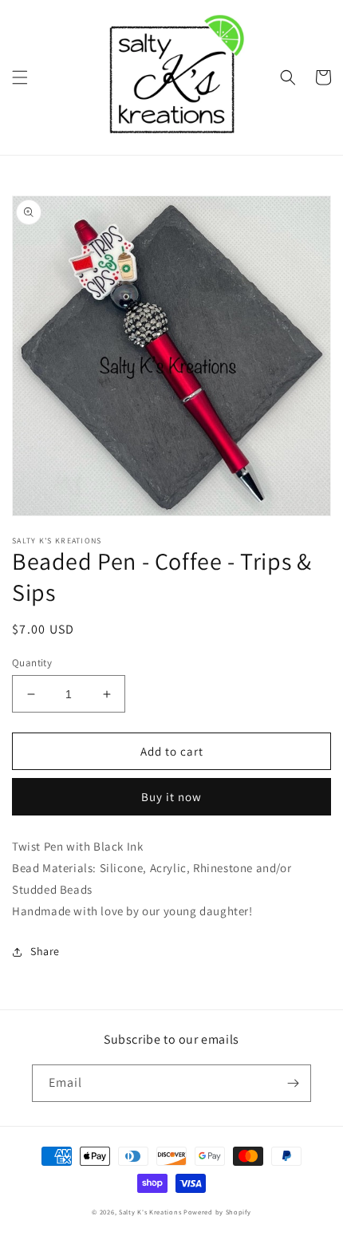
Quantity (32, 662)
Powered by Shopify (217, 1211)
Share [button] (45, 951)
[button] (19, 77)
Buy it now (171, 796)
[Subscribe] (292, 1083)
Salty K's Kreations (150, 1211)
